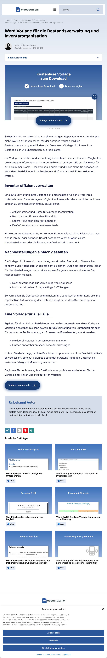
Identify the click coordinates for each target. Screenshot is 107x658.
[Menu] (55, 10)
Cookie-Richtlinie (43, 654)
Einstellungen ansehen (53, 648)
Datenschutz (56, 654)
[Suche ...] (98, 9)
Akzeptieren (53, 632)
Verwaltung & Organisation (33, 20)
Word (16, 20)
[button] (102, 609)
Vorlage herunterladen (51, 120)
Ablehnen (53, 640)
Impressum (67, 654)
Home (7, 20)
